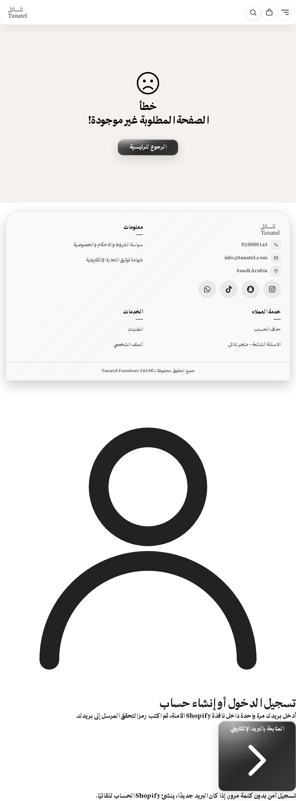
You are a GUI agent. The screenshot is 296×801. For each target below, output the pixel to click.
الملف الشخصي (128, 344)
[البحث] (253, 12)
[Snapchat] (250, 289)
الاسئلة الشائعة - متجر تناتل (254, 344)
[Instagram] (272, 289)
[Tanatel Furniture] (17, 12)
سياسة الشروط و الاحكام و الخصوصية (108, 244)
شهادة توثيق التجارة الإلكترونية (114, 260)
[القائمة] (284, 12)
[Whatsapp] (207, 289)
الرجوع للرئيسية (148, 147)
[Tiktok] (229, 289)
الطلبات (135, 329)
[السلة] (269, 12)
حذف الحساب (267, 329)
